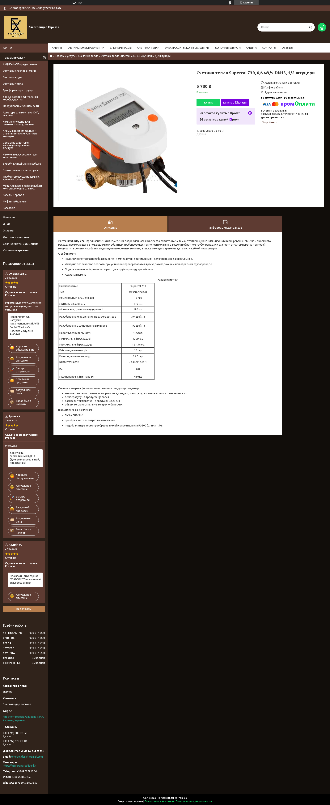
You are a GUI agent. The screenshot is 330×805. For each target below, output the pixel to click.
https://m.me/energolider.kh (19, 765)
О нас (6, 223)
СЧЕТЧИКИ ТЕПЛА (148, 47)
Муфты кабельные (15, 201)
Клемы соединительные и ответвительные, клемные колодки (20, 133)
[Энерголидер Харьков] (15, 26)
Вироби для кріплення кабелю (22, 163)
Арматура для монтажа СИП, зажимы (21, 114)
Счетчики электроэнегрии (19, 70)
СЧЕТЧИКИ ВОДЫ (121, 47)
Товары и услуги (65, 55)
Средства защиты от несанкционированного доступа (17, 145)
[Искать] (310, 27)
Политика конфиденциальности (194, 801)
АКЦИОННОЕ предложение (20, 64)
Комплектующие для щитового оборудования (18, 123)
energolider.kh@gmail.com (27, 756)
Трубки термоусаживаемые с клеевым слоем (21, 178)
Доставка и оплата (16, 237)
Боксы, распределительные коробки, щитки (21, 98)
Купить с (228, 102)
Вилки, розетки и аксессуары (21, 170)
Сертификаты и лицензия (20, 243)
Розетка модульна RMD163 (21, 332)
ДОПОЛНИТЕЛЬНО (226, 47)
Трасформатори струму (18, 90)
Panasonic (9, 208)
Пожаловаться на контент (159, 801)
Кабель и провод (13, 195)
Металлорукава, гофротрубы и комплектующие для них (22, 187)
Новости (9, 217)
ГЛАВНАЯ (56, 47)
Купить (208, 102)
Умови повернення (16, 250)
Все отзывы (23, 608)
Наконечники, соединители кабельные (20, 156)
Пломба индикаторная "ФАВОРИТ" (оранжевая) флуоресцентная (25, 579)
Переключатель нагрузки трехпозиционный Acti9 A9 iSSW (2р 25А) (25, 321)
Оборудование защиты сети (21, 106)
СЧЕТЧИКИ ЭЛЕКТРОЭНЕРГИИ (86, 47)
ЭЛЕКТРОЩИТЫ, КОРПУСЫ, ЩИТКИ (187, 47)
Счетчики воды (12, 77)
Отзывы (8, 230)
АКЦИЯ (250, 47)
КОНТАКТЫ (269, 47)
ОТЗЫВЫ (287, 47)
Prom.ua (182, 798)
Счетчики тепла (88, 55)
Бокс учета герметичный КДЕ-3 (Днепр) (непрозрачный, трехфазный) (25, 457)
